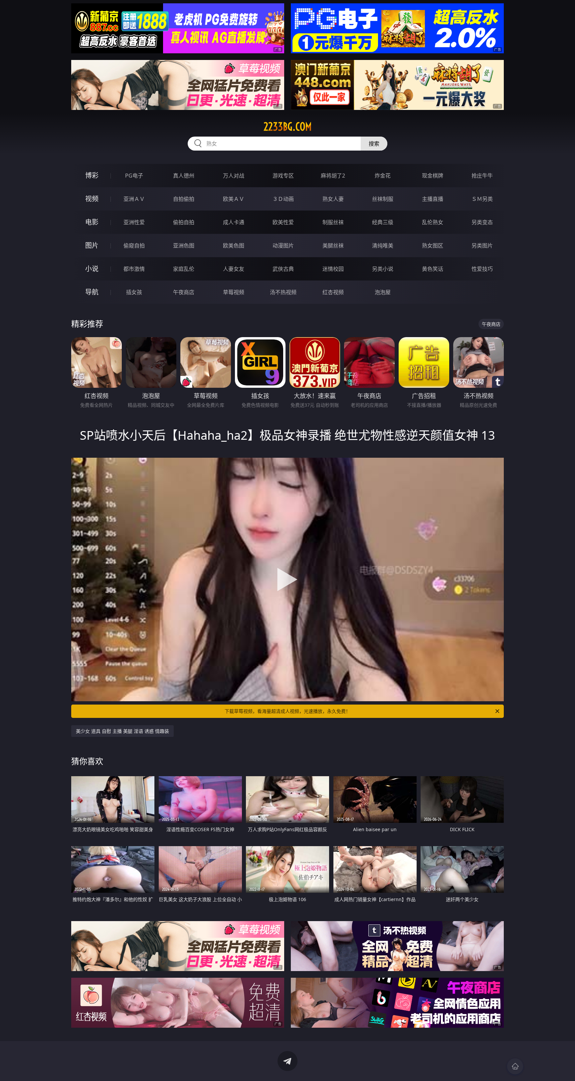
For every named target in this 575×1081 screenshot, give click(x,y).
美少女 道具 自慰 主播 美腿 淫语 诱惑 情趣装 (122, 731)
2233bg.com (288, 126)
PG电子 (134, 175)
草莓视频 (233, 292)
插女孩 (134, 292)
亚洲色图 (183, 245)
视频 (91, 198)
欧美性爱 (283, 222)
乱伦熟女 (432, 222)
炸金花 (383, 175)
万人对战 (233, 175)
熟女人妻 (333, 199)
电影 (91, 222)
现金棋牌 (432, 175)
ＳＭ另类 (482, 199)
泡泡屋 (383, 292)
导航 (91, 291)
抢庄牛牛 (482, 175)
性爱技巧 (482, 268)
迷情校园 (333, 268)
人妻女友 (233, 268)
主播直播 (432, 199)
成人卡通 (233, 222)
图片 (91, 245)
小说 (91, 268)
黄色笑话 (432, 268)
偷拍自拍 (183, 222)
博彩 (91, 175)
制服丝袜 (333, 222)
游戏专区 (283, 175)
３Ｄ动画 (283, 199)
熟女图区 (432, 245)
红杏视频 (333, 292)
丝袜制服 (382, 199)
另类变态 (482, 222)
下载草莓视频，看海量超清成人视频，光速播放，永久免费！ (287, 711)
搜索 (374, 143)
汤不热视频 (283, 292)
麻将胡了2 (333, 175)
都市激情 (134, 268)
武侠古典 (283, 268)
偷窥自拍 (134, 245)
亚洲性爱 (134, 222)
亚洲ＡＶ (134, 199)
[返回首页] (515, 1066)
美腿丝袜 (333, 245)
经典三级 (382, 222)
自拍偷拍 (183, 199)
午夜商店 (183, 292)
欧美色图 (233, 245)
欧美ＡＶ (233, 199)
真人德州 (183, 175)
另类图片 (482, 245)
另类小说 (382, 268)
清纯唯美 (382, 245)
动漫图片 (283, 245)
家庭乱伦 (183, 268)
